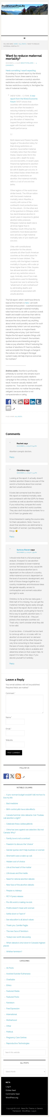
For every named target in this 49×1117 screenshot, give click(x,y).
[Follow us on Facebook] (6, 776)
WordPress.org (12, 1098)
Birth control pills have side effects (20, 809)
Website (9, 740)
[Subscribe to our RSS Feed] (18, 776)
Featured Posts (12, 997)
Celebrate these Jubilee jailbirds (19, 824)
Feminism (10, 1003)
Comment (10, 693)
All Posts (18, 416)
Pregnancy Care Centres (16, 1037)
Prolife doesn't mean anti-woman (20, 908)
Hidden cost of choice (15, 862)
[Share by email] (8, 408)
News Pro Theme (27, 1108)
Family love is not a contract (18, 838)
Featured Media (12, 991)
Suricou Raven (23, 550)
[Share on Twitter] (14, 401)
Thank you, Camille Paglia (17, 925)
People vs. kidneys (14, 891)
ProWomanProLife (24, 18)
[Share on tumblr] (38, 401)
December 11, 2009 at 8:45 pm (27, 446)
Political (9, 1032)
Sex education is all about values (20, 920)
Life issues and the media (17, 873)
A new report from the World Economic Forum (24, 99)
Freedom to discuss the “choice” (19, 844)
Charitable (10, 979)
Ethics (8, 985)
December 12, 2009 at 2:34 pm (27, 473)
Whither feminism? (14, 951)
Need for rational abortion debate (20, 879)
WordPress (26, 1111)
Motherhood (11, 1020)
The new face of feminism (17, 931)
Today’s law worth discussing (18, 937)
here (27, 303)
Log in (8, 1087)
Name (9, 717)
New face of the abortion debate (20, 885)
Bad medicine (12, 803)
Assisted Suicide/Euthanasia (18, 974)
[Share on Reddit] (20, 401)
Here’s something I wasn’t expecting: (21, 70)
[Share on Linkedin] (32, 401)
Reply (11, 457)
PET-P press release (14, 896)
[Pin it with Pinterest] (26, 401)
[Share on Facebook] (8, 401)
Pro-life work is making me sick (19, 902)
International (11, 1014)
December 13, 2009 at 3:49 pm (27, 552)
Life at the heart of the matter (18, 867)
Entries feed (11, 1090)
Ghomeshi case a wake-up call (19, 856)
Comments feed (12, 1094)
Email (8, 729)
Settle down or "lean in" (15, 914)
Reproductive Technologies (17, 1043)
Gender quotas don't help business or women (25, 850)
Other (8, 1026)
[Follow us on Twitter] (12, 776)
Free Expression (12, 1008)
